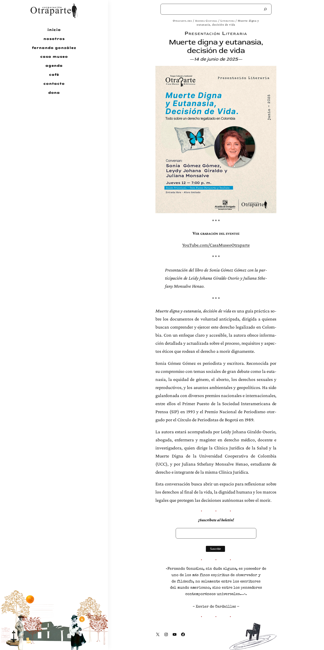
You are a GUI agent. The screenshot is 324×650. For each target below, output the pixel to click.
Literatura (227, 20)
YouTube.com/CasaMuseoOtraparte (216, 245)
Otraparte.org (182, 20)
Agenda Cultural (206, 20)
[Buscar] (265, 9)
